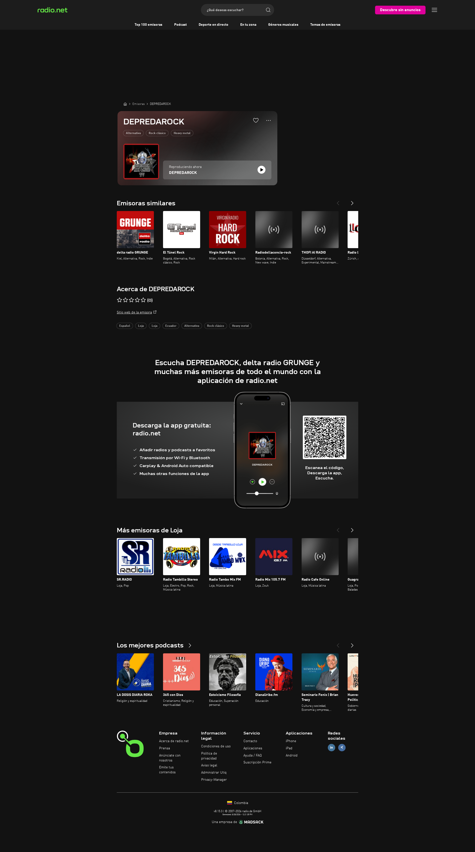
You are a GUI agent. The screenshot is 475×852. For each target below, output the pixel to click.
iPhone (291, 741)
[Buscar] (268, 10)
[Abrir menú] (434, 10)
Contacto (250, 741)
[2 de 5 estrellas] (125, 300)
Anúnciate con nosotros (170, 758)
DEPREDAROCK (183, 173)
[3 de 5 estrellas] (131, 300)
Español (124, 326)
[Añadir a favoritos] (256, 120)
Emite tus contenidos (167, 770)
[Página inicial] (125, 104)
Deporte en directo (213, 24)
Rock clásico (157, 133)
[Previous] (338, 201)
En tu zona (248, 24)
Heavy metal (182, 133)
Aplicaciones (252, 748)
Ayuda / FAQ (252, 755)
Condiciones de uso (216, 746)
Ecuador (170, 326)
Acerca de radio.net (174, 741)
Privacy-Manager (214, 779)
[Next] (352, 201)
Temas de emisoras (325, 24)
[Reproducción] (261, 170)
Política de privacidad (209, 756)
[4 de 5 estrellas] (137, 300)
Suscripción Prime (257, 762)
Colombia (240, 803)
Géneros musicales (283, 24)
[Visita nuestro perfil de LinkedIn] (331, 747)
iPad (289, 748)
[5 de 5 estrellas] (143, 300)
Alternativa (133, 133)
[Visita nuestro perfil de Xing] (342, 747)
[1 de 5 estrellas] (119, 300)
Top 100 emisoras (148, 24)
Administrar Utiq (214, 772)
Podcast (180, 24)
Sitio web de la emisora (134, 312)
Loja (141, 326)
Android (292, 755)
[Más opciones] (268, 120)
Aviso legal (209, 765)
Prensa (164, 748)
